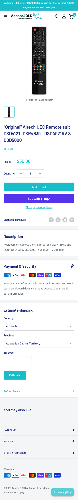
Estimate (14, 375)
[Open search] (57, 16)
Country (8, 318)
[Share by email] (71, 219)
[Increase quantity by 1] (40, 173)
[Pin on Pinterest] (58, 219)
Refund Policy (12, 391)
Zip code (9, 352)
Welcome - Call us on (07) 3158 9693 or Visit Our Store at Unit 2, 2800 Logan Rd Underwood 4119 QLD (39, 5)
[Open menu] (5, 16)
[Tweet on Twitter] (64, 219)
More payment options (39, 207)
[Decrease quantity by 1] (21, 173)
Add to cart (39, 187)
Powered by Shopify (14, 492)
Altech (8, 148)
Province (9, 335)
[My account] (64, 16)
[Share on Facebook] (51, 219)
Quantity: (9, 173)
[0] (71, 16)
